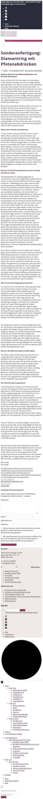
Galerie (7, 732)
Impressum (9, 634)
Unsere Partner (18, 770)
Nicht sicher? (13, 719)
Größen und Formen (20, 753)
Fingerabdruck (18, 701)
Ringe (15, 708)
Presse (15, 773)
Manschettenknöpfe (20, 714)
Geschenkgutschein (20, 723)
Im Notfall (8, 575)
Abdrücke (12, 688)
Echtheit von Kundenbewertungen (18, 592)
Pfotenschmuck (28, 475)
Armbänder (17, 710)
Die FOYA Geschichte (20, 764)
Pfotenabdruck (13, 473)
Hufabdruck (17, 699)
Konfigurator (17, 721)
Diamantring (19, 468)
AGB (6, 632)
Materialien (9, 580)
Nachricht (5, 500)
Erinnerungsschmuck (13, 470)
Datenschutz (9, 636)
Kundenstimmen (19, 766)
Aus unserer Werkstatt (33, 70)
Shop (7, 686)
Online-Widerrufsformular (14, 594)
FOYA (5, 70)
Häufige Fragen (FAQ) (13, 573)
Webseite (4, 524)
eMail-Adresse (7, 520)
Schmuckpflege (18, 755)
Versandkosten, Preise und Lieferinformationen (23, 596)
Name (4, 517)
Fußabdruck (17, 695)
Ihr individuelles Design (13, 734)
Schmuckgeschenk (22, 477)
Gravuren (16, 751)
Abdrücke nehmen (12, 26)
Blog (6, 28)
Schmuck (12, 703)
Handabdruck (18, 697)
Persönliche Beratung (13, 582)
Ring (36, 475)
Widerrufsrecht (10, 599)
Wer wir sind (13, 762)
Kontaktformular (8, 563)
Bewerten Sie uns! (11, 571)
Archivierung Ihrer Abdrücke (15, 590)
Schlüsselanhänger (20, 716)
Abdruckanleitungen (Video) (23, 749)
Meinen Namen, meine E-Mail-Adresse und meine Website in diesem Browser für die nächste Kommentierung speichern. (20, 530)
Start (6, 24)
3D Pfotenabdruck (7, 468)
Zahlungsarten (10, 601)
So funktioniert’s (11, 738)
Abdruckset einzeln (20, 725)
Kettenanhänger (19, 705)
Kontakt (8, 775)
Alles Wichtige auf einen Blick (19, 740)
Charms (16, 712)
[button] (5, 39)
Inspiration (17, 727)
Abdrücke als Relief (20, 690)
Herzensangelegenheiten (22, 768)
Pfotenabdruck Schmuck (13, 475)
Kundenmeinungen (12, 578)
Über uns (8, 759)
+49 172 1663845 (9, 561)
